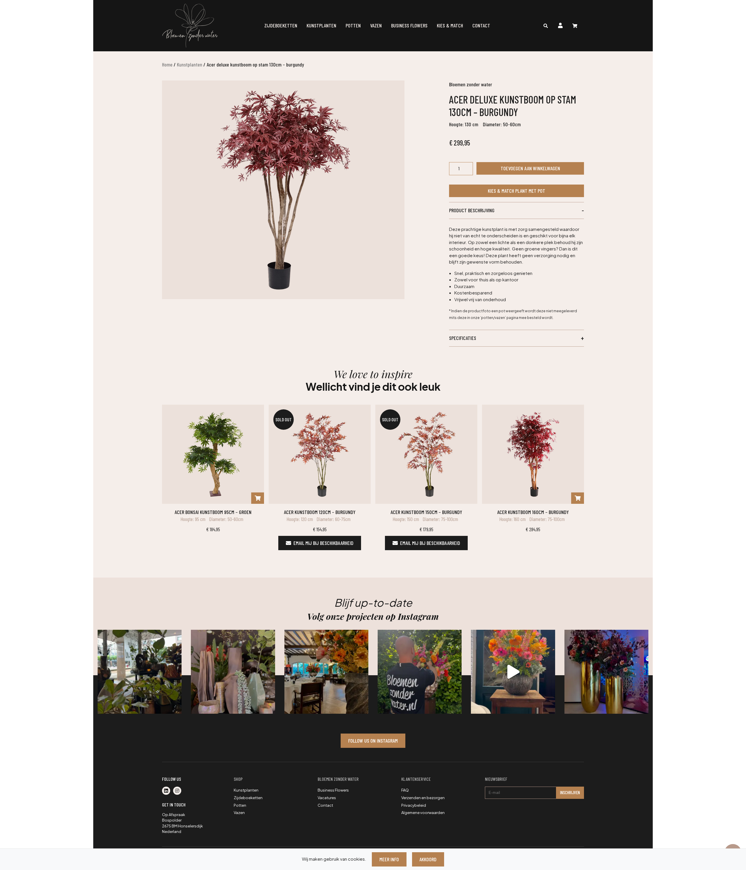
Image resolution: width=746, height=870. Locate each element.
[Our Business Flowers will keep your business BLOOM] (606, 672)
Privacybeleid (413, 805)
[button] (516, 210)
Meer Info (389, 859)
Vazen (376, 25)
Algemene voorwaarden (423, 812)
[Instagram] (178, 791)
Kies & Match (450, 25)
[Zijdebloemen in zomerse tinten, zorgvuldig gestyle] (420, 672)
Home (167, 64)
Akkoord (428, 859)
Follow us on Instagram (373, 740)
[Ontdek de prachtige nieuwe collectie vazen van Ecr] (233, 672)
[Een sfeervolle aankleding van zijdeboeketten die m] (326, 672)
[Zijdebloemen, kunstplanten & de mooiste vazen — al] (140, 672)
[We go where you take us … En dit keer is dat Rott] (513, 672)
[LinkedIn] (167, 791)
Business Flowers (409, 25)
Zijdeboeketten (280, 25)
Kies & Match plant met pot (516, 190)
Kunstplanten (321, 25)
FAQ (405, 790)
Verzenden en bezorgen (423, 797)
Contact (481, 25)
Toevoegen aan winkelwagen (530, 168)
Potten (353, 25)
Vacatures (327, 797)
